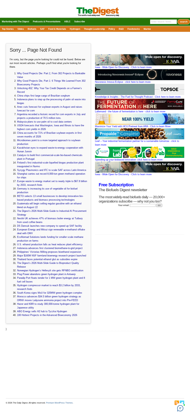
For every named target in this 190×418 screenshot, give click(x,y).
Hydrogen (75, 29)
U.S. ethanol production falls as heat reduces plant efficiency (50, 244)
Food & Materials (57, 29)
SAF (42, 29)
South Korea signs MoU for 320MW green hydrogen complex (49, 292)
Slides (20, 29)
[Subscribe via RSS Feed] (177, 403)
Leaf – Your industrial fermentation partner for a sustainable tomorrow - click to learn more (137, 143)
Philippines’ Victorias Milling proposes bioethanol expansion (49, 251)
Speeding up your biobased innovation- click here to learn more (129, 159)
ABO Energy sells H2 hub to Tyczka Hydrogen (42, 311)
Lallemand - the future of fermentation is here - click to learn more (130, 111)
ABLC (67, 21)
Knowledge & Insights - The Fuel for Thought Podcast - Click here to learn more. (138, 96)
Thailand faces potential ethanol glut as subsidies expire (47, 259)
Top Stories (8, 29)
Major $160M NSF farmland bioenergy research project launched (51, 255)
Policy (112, 29)
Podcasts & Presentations (46, 21)
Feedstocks (133, 29)
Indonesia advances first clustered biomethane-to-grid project (50, 248)
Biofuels (32, 29)
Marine (147, 29)
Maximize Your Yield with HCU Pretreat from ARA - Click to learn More (133, 126)
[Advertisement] (95, 364)
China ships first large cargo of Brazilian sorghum (43, 95)
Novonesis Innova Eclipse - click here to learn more (122, 82)
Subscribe (79, 21)
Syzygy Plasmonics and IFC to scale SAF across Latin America (51, 170)
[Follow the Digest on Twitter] (182, 403)
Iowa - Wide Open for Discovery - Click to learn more (123, 67)
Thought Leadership (94, 29)
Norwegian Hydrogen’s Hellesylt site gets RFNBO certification (50, 270)
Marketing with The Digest (15, 21)
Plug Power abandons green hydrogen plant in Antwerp (46, 274)
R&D (121, 29)
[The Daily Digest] (97, 16)
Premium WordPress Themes (59, 403)
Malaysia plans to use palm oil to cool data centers (44, 121)
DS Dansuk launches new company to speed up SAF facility (49, 225)
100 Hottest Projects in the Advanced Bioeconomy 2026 (47, 315)
